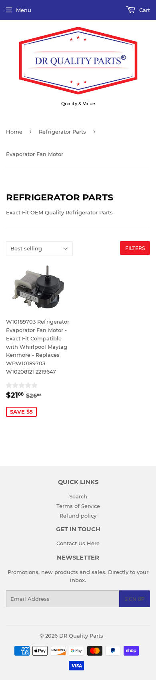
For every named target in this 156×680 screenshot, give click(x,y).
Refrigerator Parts (62, 131)
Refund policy (78, 515)
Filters (135, 248)
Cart (144, 10)
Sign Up (134, 599)
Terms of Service (78, 506)
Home (14, 131)
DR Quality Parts (81, 635)
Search (78, 496)
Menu (23, 10)
